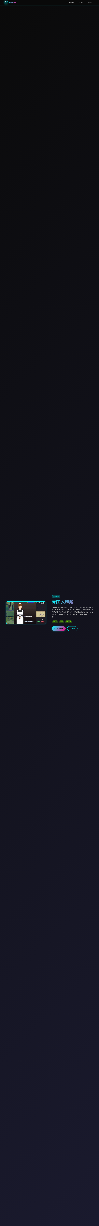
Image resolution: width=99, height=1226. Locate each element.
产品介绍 (71, 2)
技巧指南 (80, 2)
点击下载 (90, 2)
